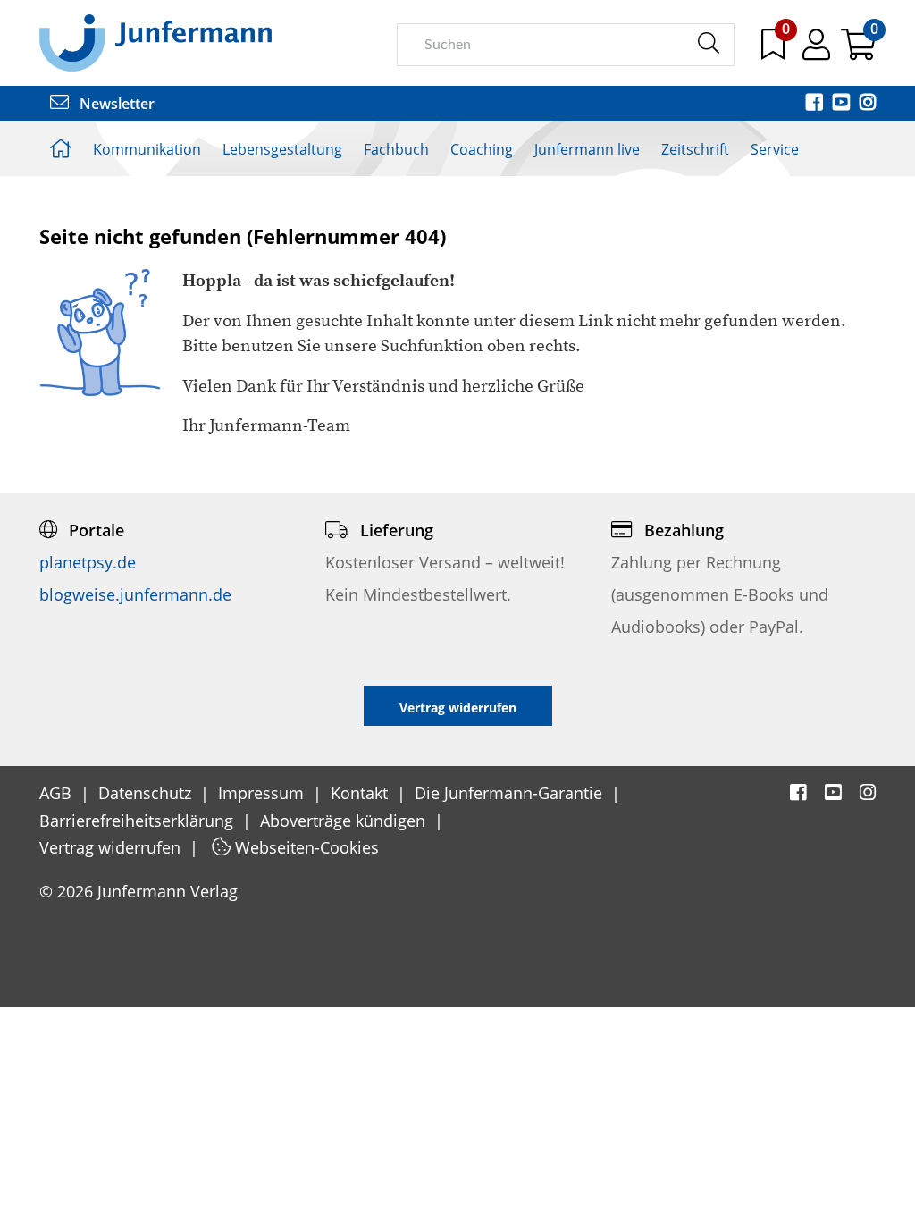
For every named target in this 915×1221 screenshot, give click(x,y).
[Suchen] (708, 43)
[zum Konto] (818, 51)
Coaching (481, 149)
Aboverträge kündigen (345, 820)
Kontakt (361, 793)
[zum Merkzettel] (774, 51)
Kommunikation (147, 149)
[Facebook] (816, 104)
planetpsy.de (87, 562)
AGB (57, 793)
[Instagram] (868, 104)
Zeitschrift (695, 149)
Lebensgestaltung (282, 149)
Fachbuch (396, 149)
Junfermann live (587, 149)
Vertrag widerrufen (112, 847)
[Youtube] (842, 104)
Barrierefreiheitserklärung (138, 820)
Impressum (263, 793)
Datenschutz (147, 793)
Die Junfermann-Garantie (511, 793)
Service (775, 149)
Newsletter (115, 104)
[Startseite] (155, 42)
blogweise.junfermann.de (135, 594)
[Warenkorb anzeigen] (858, 51)
